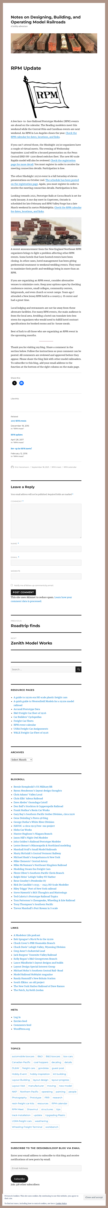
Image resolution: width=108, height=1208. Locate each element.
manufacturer (36, 1086)
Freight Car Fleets (23, 721)
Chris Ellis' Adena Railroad (28, 798)
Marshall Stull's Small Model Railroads (35, 849)
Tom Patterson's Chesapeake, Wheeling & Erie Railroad (44, 900)
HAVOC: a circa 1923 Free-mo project (34, 826)
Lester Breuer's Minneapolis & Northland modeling (42, 845)
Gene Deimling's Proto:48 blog (31, 818)
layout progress (60, 1080)
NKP (14, 1091)
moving (51, 1086)
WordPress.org (22, 1029)
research (57, 1097)
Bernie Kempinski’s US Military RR (33, 786)
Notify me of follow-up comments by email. (34, 585)
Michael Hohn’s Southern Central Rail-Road (38, 970)
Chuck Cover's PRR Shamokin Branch (34, 943)
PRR (47, 1097)
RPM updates (17, 435)
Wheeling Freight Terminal (27, 1127)
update (38, 1115)
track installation (21, 1115)
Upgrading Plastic (55, 1115)
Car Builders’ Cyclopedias (27, 717)
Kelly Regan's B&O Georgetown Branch (35, 958)
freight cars (28, 1068)
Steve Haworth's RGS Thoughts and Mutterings (40, 892)
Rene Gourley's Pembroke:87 (30, 880)
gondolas (43, 1068)
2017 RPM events (18, 421)
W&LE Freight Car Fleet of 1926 (31, 732)
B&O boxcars (53, 1056)
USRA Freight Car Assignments (31, 728)
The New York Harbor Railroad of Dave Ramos (39, 986)
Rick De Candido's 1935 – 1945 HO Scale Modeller (41, 884)
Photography (19, 1097)
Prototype (35, 1097)
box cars (68, 1056)
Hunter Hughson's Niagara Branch (33, 833)
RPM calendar (70, 467)
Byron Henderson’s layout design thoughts (38, 790)
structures (47, 1109)
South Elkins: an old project (29, 982)
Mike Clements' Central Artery (31, 861)
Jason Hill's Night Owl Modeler (31, 837)
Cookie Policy (61, 1203)
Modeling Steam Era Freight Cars (32, 869)
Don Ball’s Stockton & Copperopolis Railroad (38, 806)
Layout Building (21, 1080)
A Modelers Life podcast (27, 935)
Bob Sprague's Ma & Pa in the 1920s (33, 939)
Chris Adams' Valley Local (28, 794)
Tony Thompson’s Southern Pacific (33, 904)
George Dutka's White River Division (34, 822)
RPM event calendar (25, 724)
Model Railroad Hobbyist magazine (33, 974)
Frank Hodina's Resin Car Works (32, 810)
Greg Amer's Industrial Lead (29, 951)
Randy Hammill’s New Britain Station (35, 978)
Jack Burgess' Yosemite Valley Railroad (35, 954)
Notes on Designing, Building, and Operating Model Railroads (46, 19)
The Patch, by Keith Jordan (29, 990)
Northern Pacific (29, 1091)
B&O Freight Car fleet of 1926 (30, 713)
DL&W (15, 1068)
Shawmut (32, 1109)
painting (60, 1091)
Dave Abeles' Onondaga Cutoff (31, 802)
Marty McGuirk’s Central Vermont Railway (37, 853)
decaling (56, 1062)
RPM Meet (18, 1109)
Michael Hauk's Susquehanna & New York (37, 857)
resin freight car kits (23, 1103)
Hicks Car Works (23, 829)
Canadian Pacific (21, 1062)
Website (15, 571)
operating (47, 1091)
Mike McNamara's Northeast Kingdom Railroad (40, 865)
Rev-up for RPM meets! (21, 448)
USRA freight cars (22, 1121)
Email (15, 557)
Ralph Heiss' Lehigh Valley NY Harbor (35, 876)
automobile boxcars (23, 1056)
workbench (51, 1127)
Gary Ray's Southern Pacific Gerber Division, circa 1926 (44, 814)
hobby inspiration (40, 1074)
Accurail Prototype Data (27, 709)
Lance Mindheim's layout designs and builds (38, 962)
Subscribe (19, 1178)
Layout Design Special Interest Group (34, 966)
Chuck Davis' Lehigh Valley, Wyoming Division (40, 947)
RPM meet (56, 467)
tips (58, 1109)
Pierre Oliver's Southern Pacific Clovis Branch (39, 873)
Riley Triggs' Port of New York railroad (35, 888)
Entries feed (20, 1021)
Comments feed (22, 1025)
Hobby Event (19, 1074)
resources (42, 1103)
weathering (41, 1121)
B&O (40, 1056)
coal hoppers (41, 1062)
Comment (17, 501)
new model (65, 1086)
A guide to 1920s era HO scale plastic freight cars (40, 697)
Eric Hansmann (22, 467)
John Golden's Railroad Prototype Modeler (37, 841)
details (68, 1062)
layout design (40, 1080)
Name (15, 543)
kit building (59, 1074)
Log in (17, 1017)
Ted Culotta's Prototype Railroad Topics (36, 896)
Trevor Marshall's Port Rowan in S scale (36, 908)
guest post (58, 1068)
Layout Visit (18, 1086)
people (72, 1091)
